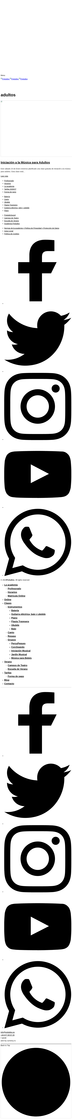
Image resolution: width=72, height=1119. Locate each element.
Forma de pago (10, 192)
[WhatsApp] (37, 575)
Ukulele (7, 202)
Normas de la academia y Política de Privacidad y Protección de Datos (31, 228)
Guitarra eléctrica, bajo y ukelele (16, 208)
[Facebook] (37, 303)
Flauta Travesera (10, 205)
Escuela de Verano (11, 221)
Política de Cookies (11, 234)
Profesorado (9, 181)
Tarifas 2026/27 (10, 189)
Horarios (7, 183)
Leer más (4, 176)
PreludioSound (10, 215)
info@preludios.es (8, 1032)
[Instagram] (37, 439)
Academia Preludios (12, 224)
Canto (6, 199)
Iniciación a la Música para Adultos (25, 162)
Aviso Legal (8, 231)
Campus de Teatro (11, 218)
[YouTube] (37, 507)
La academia (9, 186)
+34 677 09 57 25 (7, 1035)
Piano (6, 211)
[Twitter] (37, 371)
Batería (7, 196)
